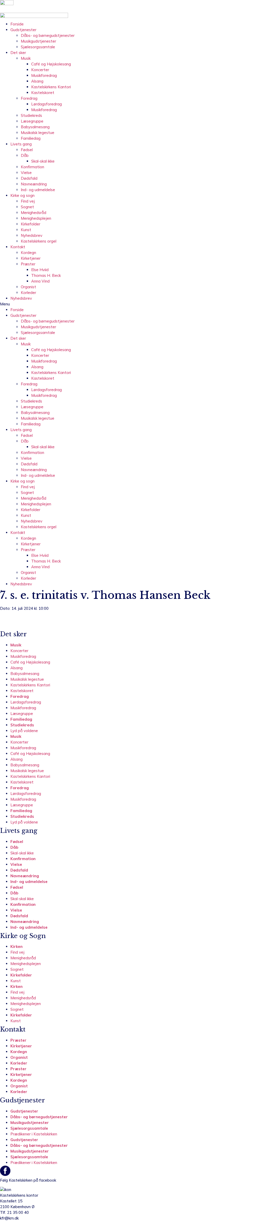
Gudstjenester (23, 29)
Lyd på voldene (24, 730)
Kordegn (28, 252)
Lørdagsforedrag (46, 104)
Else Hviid (40, 269)
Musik (26, 58)
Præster (28, 264)
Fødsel (27, 149)
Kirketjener (31, 258)
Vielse (26, 172)
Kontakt (17, 246)
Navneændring (34, 184)
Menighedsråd (33, 212)
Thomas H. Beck (46, 275)
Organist (28, 286)
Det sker (18, 52)
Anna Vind (40, 281)
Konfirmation (32, 166)
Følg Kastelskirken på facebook (28, 1180)
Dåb (25, 155)
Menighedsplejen (36, 218)
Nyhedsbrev (31, 235)
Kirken (16, 946)
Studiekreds (31, 115)
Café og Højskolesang (51, 64)
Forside (17, 24)
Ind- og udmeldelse (38, 189)
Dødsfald (29, 178)
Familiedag (31, 138)
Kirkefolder (30, 224)
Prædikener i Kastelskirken (33, 1134)
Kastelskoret (42, 92)
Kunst (26, 229)
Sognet (27, 206)
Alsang (37, 81)
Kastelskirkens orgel (38, 241)
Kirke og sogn (22, 195)
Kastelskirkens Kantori (51, 86)
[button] (133, 304)
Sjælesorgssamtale (38, 46)
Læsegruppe (32, 121)
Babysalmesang (35, 126)
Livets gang (21, 144)
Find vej (28, 201)
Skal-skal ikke (43, 161)
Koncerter (40, 69)
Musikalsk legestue (37, 132)
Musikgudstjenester (38, 41)
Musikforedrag (44, 75)
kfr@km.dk (9, 1218)
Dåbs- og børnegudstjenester (48, 35)
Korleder (28, 292)
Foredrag (29, 98)
